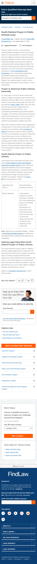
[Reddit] (28, 513)
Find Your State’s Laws (10, 332)
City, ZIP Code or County (12, 425)
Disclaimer (18, 559)
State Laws (17, 27)
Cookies (26, 559)
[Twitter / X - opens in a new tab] (15, 513)
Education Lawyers (8, 351)
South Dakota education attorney (13, 233)
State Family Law (11, 452)
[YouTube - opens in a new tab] (9, 513)
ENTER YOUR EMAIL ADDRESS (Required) (13, 499)
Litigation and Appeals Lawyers (12, 357)
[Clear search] (31, 428)
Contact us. (19, 489)
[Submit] (32, 312)
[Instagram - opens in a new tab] (22, 513)
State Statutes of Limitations (12, 338)
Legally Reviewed (10, 45)
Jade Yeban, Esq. (8, 39)
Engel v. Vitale (15, 105)
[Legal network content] (33, 549)
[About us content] (33, 526)
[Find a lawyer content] (33, 532)
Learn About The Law (6, 27)
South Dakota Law (28, 27)
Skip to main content (18, 2)
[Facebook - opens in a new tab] (3, 513)
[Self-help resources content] (33, 537)
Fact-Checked (27, 45)
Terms (3, 559)
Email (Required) (8, 308)
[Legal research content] (33, 543)
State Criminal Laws (12, 449)
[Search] (34, 3)
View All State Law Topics (11, 335)
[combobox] (18, 428)
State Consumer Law (13, 455)
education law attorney (17, 271)
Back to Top (19, 466)
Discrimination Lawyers (10, 375)
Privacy (10, 559)
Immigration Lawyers (9, 381)
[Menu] (2, 3)
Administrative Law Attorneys (12, 363)
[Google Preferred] (3, 519)
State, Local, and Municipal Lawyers (14, 369)
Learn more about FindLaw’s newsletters (14, 318)
